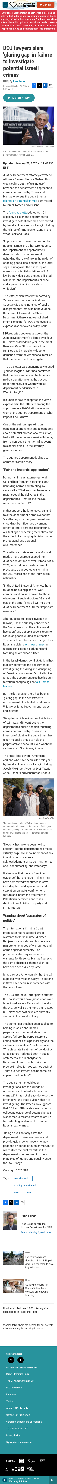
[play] (5, 1480)
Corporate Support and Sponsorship (24, 1422)
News (16, 1192)
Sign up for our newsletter (19, 1442)
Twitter (10, 1401)
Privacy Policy (13, 1435)
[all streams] (53, 1480)
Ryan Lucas (19, 81)
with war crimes (35, 644)
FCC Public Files (14, 1388)
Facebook (11, 1394)
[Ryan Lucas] (10, 1220)
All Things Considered (24, 1185)
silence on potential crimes (20, 200)
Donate (46, 4)
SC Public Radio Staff (17, 1428)
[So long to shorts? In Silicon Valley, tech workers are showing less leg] (13, 1286)
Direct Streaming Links (17, 1374)
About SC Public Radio (17, 1408)
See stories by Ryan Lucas (36, 1232)
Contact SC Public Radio (18, 1415)
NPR (29, 1192)
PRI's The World (21, 1178)
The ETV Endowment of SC (20, 1381)
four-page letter (18, 212)
